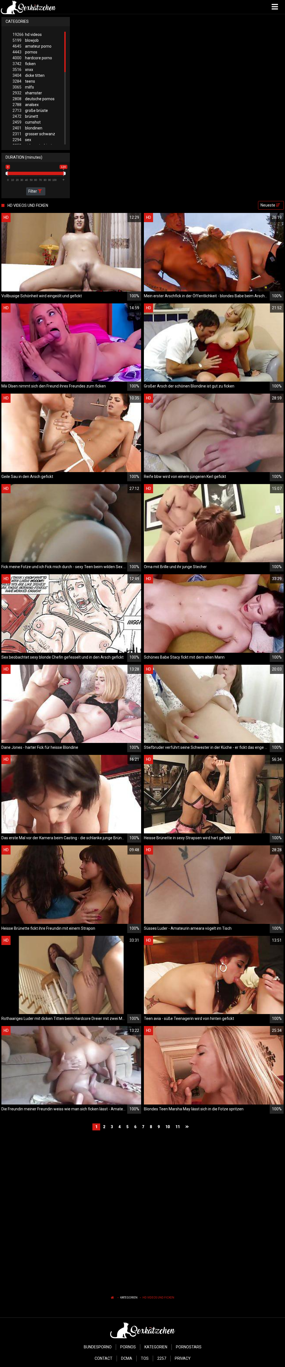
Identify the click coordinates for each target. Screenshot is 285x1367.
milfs (23, 87)
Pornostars (189, 1347)
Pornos (128, 1347)
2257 (161, 1358)
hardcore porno (32, 58)
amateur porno (32, 46)
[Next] (188, 1126)
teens (24, 81)
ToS (145, 1358)
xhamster (27, 93)
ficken (24, 64)
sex (22, 140)
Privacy (183, 1358)
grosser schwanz (34, 134)
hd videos (27, 34)
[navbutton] (275, 7)
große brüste (30, 110)
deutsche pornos (34, 99)
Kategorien (128, 1297)
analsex (26, 104)
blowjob (26, 40)
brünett (25, 116)
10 (167, 1127)
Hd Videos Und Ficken (158, 1297)
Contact (103, 1358)
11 (177, 1127)
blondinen (27, 128)
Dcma (126, 1358)
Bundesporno (98, 1347)
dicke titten (29, 75)
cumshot (27, 122)
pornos (25, 52)
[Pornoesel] (28, 7)
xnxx (23, 69)
